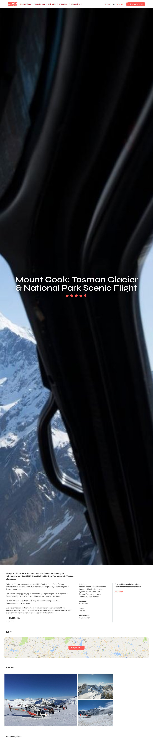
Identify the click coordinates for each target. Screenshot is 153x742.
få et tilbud (119, 591)
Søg (109, 4)
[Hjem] (12, 4)
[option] (40, 700)
